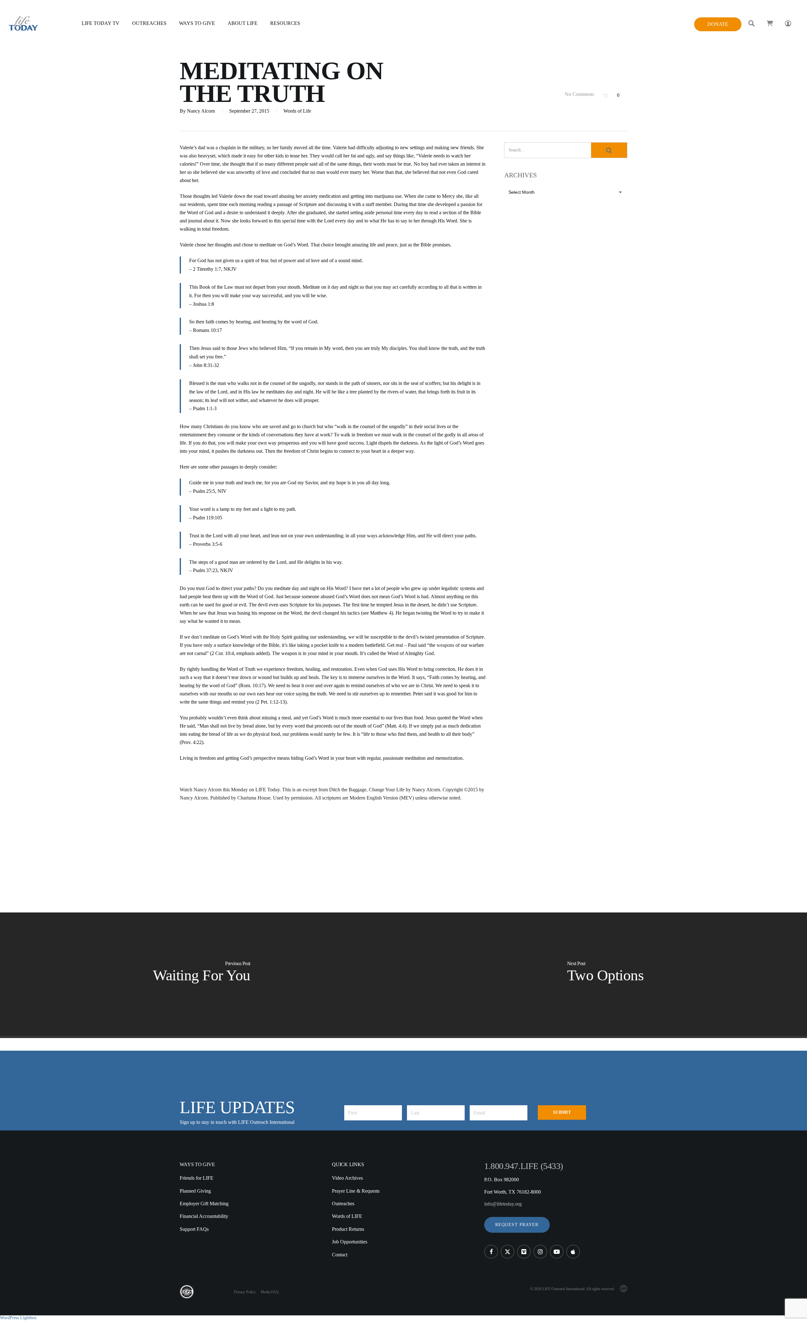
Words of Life (297, 111)
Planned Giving (195, 1191)
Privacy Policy (245, 1292)
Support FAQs (194, 1229)
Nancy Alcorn (201, 111)
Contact (339, 1254)
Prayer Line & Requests (356, 1191)
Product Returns (348, 1229)
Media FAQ (270, 1292)
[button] (517, 1225)
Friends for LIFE (196, 1178)
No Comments (579, 94)
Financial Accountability (204, 1216)
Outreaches (343, 1203)
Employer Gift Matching (204, 1203)
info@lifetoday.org (503, 1204)
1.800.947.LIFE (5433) (523, 1166)
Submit (562, 1112)
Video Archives (347, 1178)
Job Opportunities (349, 1241)
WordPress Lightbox (18, 1317)
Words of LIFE (347, 1216)
